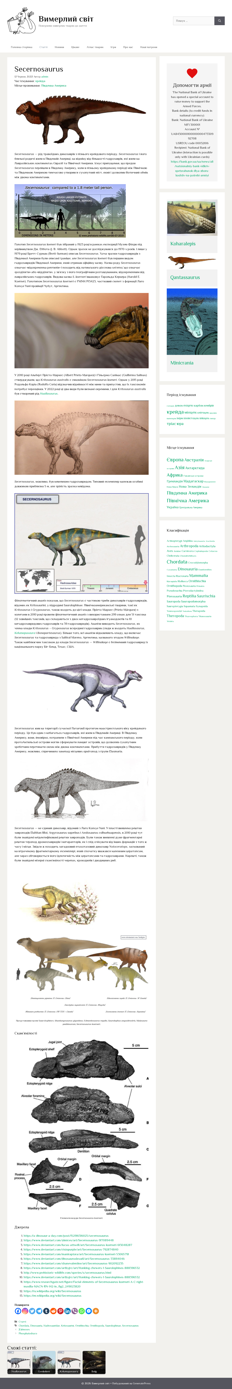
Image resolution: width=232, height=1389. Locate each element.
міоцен (190, 412)
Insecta (171, 576)
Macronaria (182, 576)
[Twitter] (32, 1311)
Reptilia (189, 596)
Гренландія (175, 481)
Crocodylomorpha (198, 562)
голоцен (170, 406)
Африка (175, 475)
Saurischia (206, 596)
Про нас (128, 47)
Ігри (113, 47)
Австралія (194, 459)
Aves (170, 551)
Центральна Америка (190, 507)
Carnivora (188, 550)
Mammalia (198, 575)
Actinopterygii (174, 540)
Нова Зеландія (190, 486)
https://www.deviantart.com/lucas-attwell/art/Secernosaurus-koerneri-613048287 (78, 1245)
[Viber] (74, 1311)
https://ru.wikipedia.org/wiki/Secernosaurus (52, 1291)
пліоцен (204, 418)
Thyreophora (191, 616)
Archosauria (173, 546)
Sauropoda (173, 601)
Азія (180, 467)
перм (180, 418)
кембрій (209, 405)
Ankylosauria (199, 541)
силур (213, 418)
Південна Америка (53, 85)
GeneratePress (142, 1383)
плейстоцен (191, 418)
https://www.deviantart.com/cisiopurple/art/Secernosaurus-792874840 (71, 1249)
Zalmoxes (24, 1329)
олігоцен (203, 412)
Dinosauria (36, 1325)
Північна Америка (188, 500)
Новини (59, 47)
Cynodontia (172, 570)
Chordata (24, 1325)
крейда (40, 81)
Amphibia (188, 541)
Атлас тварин (95, 47)
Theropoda (175, 616)
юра (180, 423)
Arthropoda (189, 546)
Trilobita (170, 621)
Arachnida (210, 541)
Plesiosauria (189, 586)
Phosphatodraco (28, 1333)
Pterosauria (174, 596)
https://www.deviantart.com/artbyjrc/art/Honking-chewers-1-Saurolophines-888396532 (82, 1268)
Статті (43, 47)
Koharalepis (183, 243)
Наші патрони (148, 47)
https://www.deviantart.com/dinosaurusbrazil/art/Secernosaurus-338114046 (74, 1258)
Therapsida (198, 610)
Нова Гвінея (172, 487)
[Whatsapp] (81, 1311)
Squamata (189, 606)
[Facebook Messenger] (89, 1311)
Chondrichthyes (188, 555)
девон (179, 405)
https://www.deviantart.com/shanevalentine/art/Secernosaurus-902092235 (73, 1263)
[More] (96, 1311)
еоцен (188, 405)
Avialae (177, 551)
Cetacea (213, 551)
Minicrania (182, 363)
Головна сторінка (21, 47)
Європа (175, 459)
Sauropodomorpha (193, 601)
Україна (173, 507)
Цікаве (75, 47)
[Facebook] (18, 1311)
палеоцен (171, 418)
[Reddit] (53, 1311)
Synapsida (202, 606)
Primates (200, 586)
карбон (198, 405)
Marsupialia (172, 581)
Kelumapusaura (24, 633)
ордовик (213, 413)
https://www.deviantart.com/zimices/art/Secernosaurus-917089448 (69, 1240)
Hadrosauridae (52, 1325)
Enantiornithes (205, 570)
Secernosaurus (130, 1325)
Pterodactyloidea (193, 590)
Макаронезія (210, 482)
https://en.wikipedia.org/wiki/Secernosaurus (52, 1295)
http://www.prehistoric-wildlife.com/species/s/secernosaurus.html (67, 1272)
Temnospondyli (174, 611)
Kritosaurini (67, 1325)
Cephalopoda (201, 551)
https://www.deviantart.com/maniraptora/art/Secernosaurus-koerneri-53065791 (76, 1254)
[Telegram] (39, 1311)
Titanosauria (204, 616)
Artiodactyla (207, 546)
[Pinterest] (60, 1311)
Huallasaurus (49, 393)
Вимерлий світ (66, 18)
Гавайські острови (193, 475)
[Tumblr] (46, 1311)
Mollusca (183, 581)
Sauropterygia (175, 606)
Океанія (205, 487)
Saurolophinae (113, 1325)
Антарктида (194, 468)
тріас (171, 423)
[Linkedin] (67, 1311)
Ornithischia (82, 1325)
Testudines (187, 611)
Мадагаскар (193, 481)
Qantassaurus (185, 277)
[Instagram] (25, 1311)
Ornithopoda (97, 1325)
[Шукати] (219, 20)
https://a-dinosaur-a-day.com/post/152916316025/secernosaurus (66, 1235)
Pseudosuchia (174, 590)
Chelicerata (173, 555)
